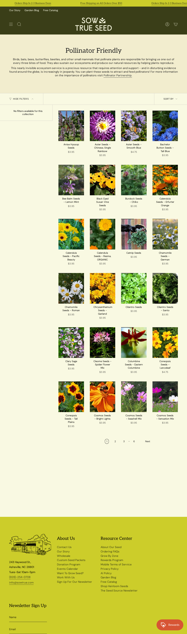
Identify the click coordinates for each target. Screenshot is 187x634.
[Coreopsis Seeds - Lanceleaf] (165, 342)
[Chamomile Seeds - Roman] (71, 288)
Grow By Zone (109, 556)
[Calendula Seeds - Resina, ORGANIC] (102, 234)
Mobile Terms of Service (116, 564)
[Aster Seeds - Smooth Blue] (134, 126)
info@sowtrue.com (21, 582)
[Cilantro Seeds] (134, 288)
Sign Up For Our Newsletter (74, 582)
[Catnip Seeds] (134, 234)
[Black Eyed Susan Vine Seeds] (102, 180)
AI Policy (106, 573)
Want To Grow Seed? (70, 573)
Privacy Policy (110, 569)
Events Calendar (67, 569)
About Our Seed (111, 547)
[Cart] (175, 24)
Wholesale (63, 556)
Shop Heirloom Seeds (114, 586)
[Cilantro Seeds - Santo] (165, 288)
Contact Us (64, 547)
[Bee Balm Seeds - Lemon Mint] (71, 180)
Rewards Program (112, 560)
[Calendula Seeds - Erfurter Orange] (165, 180)
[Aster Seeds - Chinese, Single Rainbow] (102, 126)
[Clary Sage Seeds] (71, 342)
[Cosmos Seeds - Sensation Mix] (165, 396)
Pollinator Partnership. (118, 75)
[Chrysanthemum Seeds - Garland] (102, 288)
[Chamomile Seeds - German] (165, 234)
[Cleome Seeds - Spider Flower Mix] (102, 342)
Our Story (14, 10)
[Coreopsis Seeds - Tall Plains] (71, 396)
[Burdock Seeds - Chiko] (134, 180)
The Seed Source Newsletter (119, 590)
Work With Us (66, 577)
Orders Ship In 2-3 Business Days (24, 3)
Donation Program (68, 564)
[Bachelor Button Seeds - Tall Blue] (165, 126)
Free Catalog (50, 10)
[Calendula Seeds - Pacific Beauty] (71, 234)
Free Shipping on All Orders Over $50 (93, 3)
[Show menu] (11, 24)
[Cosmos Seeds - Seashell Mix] (134, 396)
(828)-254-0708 (19, 577)
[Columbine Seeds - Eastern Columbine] (134, 342)
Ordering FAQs (110, 551)
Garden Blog (31, 10)
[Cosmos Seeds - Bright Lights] (102, 396)
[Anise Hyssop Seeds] (71, 126)
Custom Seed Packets (71, 560)
